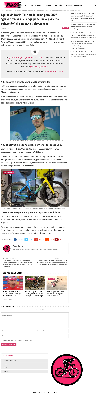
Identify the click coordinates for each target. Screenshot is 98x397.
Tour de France (36, 5)
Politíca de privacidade (10, 360)
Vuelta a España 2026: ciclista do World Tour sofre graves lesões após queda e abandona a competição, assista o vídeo (83, 35)
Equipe (5, 367)
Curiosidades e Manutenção (74, 5)
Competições (58, 5)
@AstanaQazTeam (34, 57)
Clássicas (47, 5)
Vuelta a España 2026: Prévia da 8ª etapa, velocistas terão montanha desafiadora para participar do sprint (84, 54)
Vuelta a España (11, 278)
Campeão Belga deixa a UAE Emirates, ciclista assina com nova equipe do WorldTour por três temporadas (83, 27)
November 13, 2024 (54, 71)
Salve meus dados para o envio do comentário (17, 340)
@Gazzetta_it (16, 57)
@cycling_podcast (39, 67)
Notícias (65, 27)
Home (26, 5)
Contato (6, 371)
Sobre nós (6, 364)
